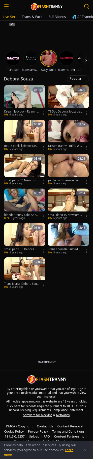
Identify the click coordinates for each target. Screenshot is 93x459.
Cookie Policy (14, 431)
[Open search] (86, 6)
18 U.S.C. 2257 (15, 436)
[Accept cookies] (84, 449)
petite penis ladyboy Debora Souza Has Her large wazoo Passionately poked (21, 145)
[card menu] (43, 113)
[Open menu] (6, 6)
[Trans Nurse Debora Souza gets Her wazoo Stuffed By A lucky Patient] (24, 273)
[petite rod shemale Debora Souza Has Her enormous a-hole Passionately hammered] (68, 170)
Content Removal (70, 426)
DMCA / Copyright (19, 426)
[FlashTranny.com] (47, 6)
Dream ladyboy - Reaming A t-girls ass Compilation (21, 111)
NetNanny (63, 415)
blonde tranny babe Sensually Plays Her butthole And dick (21, 214)
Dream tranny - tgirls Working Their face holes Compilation (65, 145)
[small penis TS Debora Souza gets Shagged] (24, 239)
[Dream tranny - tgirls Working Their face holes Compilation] (68, 135)
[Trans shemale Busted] (68, 239)
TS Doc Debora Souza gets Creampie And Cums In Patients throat (65, 111)
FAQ (47, 436)
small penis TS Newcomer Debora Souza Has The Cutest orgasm (21, 180)
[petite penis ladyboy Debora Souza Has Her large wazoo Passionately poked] (24, 135)
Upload (34, 436)
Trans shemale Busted (63, 249)
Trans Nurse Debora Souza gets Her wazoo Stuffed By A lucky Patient (21, 283)
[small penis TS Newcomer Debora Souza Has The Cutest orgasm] (24, 170)
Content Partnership (69, 436)
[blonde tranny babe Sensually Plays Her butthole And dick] (24, 204)
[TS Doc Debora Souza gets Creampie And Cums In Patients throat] (68, 101)
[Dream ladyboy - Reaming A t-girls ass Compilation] (24, 101)
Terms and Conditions (68, 431)
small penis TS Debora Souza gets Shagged (21, 249)
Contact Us (45, 426)
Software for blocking (37, 415)
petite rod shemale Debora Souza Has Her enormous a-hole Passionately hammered (65, 180)
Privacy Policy (38, 431)
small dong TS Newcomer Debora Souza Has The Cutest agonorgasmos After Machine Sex (65, 214)
